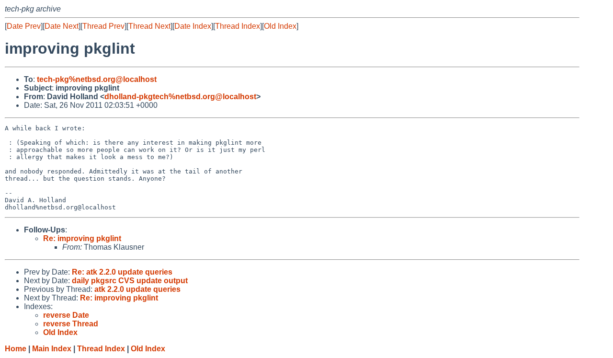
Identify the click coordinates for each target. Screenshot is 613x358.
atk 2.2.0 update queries (137, 289)
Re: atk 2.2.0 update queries (122, 272)
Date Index (192, 26)
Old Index (280, 26)
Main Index (51, 349)
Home (15, 349)
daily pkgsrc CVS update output (130, 281)
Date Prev (24, 26)
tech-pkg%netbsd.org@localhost (97, 79)
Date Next (62, 26)
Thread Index (237, 26)
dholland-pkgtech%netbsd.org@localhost (180, 96)
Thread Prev (103, 26)
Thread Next (149, 26)
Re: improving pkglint (82, 238)
